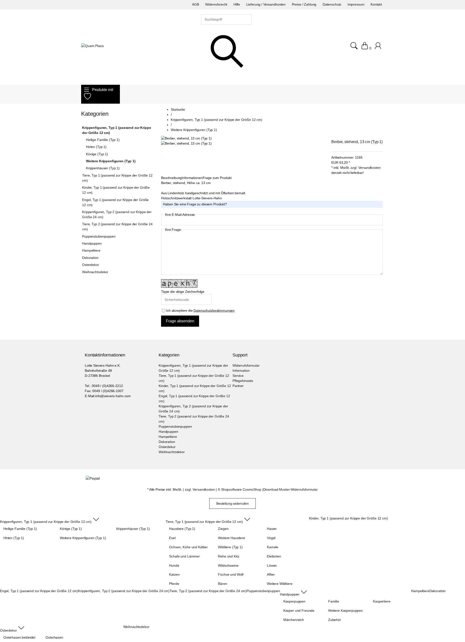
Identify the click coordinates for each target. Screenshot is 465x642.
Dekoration (90, 258)
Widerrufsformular (246, 365)
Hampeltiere (91, 250)
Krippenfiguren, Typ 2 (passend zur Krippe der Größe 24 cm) (117, 214)
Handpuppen (92, 243)
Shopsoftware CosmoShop (241, 489)
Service (238, 376)
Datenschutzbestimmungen (214, 310)
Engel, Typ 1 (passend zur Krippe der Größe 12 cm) (115, 202)
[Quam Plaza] (92, 45)
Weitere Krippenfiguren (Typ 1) (111, 161)
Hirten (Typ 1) (96, 147)
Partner (238, 386)
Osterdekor (90, 265)
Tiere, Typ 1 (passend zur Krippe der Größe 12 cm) (117, 177)
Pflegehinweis (242, 381)
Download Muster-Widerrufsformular (290, 489)
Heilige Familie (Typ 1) (103, 140)
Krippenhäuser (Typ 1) (103, 168)
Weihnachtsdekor (95, 272)
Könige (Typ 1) (97, 154)
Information (240, 370)
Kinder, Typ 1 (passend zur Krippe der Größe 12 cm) (116, 190)
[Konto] (378, 48)
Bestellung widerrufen (232, 503)
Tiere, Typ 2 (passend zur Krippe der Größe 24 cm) (117, 226)
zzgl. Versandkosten (365, 168)
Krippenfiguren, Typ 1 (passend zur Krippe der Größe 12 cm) (116, 130)
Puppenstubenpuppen (98, 236)
